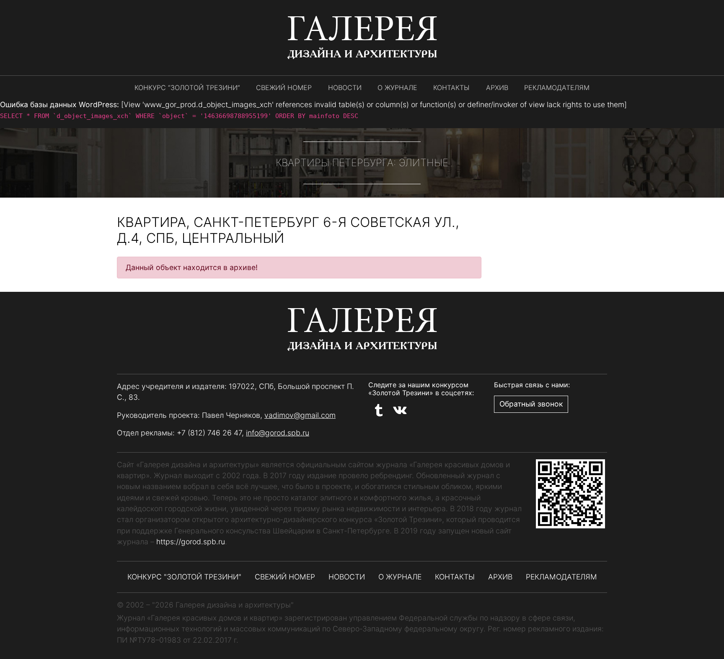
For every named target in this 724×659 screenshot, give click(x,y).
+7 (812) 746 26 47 (209, 432)
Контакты (451, 87)
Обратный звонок (531, 403)
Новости (345, 87)
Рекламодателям (557, 87)
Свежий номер (284, 87)
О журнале (397, 87)
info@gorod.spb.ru (277, 432)
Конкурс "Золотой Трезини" (184, 576)
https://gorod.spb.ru (190, 541)
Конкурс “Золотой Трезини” (187, 87)
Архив (497, 87)
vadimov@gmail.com (300, 415)
